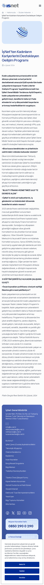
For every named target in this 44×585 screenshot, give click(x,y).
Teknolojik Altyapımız (14, 448)
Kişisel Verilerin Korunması (15, 481)
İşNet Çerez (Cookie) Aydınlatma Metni (20, 444)
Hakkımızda (11, 12)
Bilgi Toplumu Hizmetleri (15, 500)
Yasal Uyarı (10, 497)
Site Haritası (10, 504)
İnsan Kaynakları (12, 460)
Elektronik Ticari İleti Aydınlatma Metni (20, 493)
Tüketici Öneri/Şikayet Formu (17, 478)
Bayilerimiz (10, 456)
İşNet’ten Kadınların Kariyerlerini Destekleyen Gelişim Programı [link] (22, 17)
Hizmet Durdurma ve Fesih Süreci (18, 485)
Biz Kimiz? (9, 441)
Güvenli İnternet (12, 489)
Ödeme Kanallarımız (13, 452)
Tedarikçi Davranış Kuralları (16, 471)
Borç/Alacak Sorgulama (15, 463)
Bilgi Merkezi (10, 467)
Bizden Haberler (25, 12)
